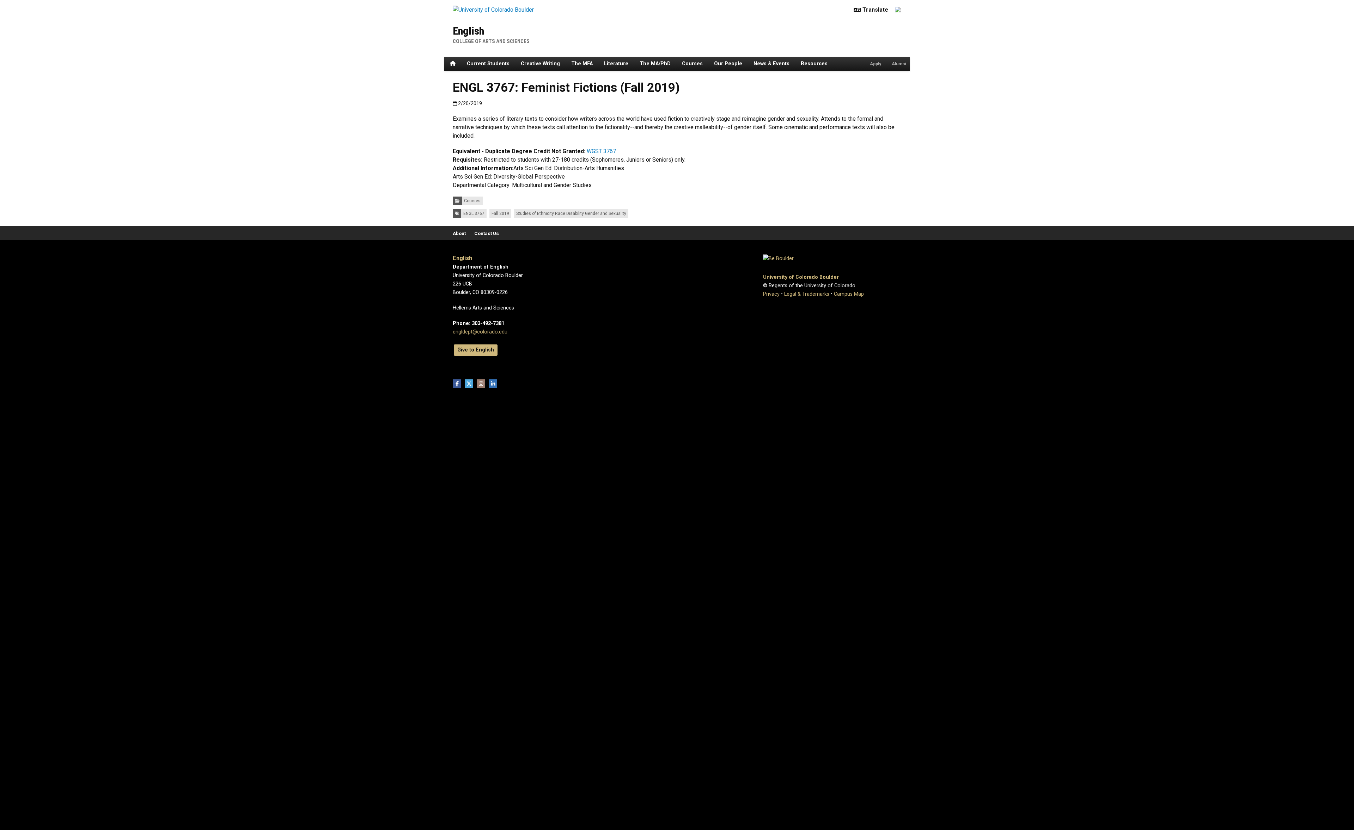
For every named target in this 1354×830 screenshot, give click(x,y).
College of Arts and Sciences (491, 41)
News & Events (771, 64)
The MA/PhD (655, 64)
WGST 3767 (601, 151)
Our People (728, 64)
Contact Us (486, 233)
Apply (875, 63)
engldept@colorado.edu (480, 332)
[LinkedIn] (493, 383)
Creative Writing (540, 64)
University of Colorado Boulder (801, 277)
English (468, 31)
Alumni (899, 63)
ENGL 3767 (473, 213)
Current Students (488, 64)
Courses (692, 64)
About (459, 233)
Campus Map (849, 294)
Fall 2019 (500, 213)
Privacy (771, 294)
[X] (469, 383)
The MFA (582, 64)
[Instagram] (481, 383)
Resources (814, 64)
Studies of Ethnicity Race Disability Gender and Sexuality (571, 213)
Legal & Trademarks (806, 294)
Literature (616, 64)
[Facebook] (457, 383)
